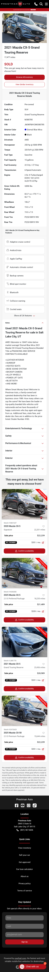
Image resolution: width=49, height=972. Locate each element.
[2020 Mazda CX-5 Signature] (24, 504)
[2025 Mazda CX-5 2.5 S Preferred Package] (24, 573)
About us (24, 876)
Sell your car (24, 855)
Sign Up (24, 942)
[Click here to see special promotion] (24, 9)
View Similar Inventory (24, 84)
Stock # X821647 (10, 523)
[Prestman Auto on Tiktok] (34, 805)
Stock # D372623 (10, 729)
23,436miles (39, 667)
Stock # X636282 (10, 592)
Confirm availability (26, 551)
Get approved (24, 862)
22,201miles (39, 530)
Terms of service (24, 890)
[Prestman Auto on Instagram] (28, 805)
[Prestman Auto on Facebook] (16, 805)
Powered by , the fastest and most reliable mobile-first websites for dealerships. (24, 960)
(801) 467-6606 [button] (26, 830)
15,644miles (39, 736)
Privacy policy (25, 883)
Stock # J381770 (10, 661)
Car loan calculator (24, 869)
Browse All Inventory (24, 77)
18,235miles (39, 598)
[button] (36, 4)
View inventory (24, 848)
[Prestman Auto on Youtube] (22, 805)
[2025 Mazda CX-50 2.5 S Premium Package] (24, 711)
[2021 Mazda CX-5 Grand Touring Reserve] (24, 642)
